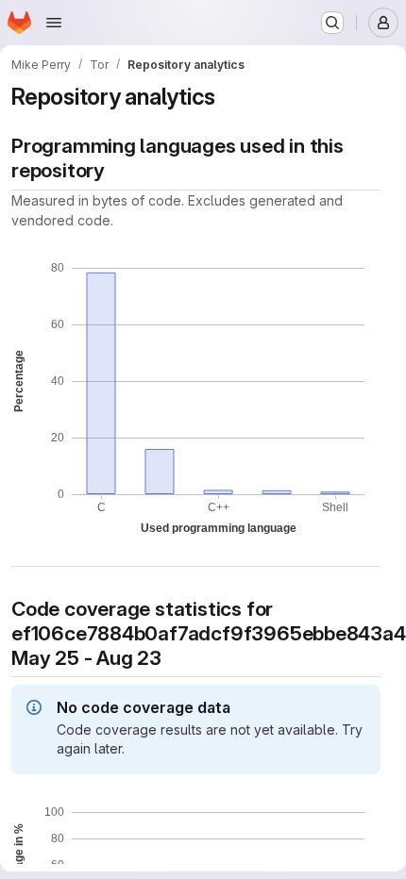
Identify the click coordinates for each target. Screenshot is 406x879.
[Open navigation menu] (54, 23)
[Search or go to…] (332, 22)
